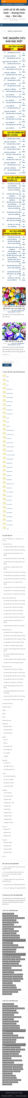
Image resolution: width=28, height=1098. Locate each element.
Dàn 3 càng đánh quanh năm (10, 931)
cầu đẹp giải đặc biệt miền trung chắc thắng (15, 639)
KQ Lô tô (4, 826)
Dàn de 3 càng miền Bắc (9, 933)
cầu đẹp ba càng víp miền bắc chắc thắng (14, 546)
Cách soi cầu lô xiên (8, 924)
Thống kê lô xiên (9, 467)
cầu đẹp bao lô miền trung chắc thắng (13, 632)
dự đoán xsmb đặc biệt (9, 951)
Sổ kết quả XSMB (9, 393)
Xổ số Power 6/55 (9, 413)
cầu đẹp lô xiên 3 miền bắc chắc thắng (13, 610)
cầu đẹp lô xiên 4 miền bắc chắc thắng (13, 614)
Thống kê (8, 426)
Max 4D (7, 422)
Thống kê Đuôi (9, 479)
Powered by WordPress (7, 1096)
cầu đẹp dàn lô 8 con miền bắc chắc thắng (14, 604)
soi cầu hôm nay (7, 976)
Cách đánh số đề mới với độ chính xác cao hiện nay (14, 307)
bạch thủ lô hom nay (8, 918)
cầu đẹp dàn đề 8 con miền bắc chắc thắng (14, 579)
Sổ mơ (7, 529)
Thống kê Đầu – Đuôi (10, 483)
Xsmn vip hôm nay (7, 666)
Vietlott (4, 737)
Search (7, 365)
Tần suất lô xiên (7, 994)
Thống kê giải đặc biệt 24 (9, 987)
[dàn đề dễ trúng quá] (14, 331)
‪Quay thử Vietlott (8, 842)
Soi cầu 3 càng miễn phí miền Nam (12, 966)
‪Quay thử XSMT (7, 846)
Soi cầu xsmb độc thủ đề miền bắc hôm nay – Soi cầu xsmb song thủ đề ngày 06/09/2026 (13, 874)
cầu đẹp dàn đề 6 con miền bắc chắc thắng (14, 575)
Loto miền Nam (9, 504)
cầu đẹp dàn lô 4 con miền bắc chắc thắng (14, 590)
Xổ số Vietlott (7, 753)
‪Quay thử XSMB (8, 852)
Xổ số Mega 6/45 (9, 409)
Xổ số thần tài (8, 438)
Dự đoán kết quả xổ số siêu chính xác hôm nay (14, 940)
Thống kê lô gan (9, 463)
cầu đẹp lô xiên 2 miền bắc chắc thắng (13, 607)
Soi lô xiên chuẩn (7, 983)
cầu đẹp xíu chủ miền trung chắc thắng (13, 662)
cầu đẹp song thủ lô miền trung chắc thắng (14, 659)
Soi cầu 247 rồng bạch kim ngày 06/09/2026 (15, 888)
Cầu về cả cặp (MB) (9, 450)
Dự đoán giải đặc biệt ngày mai (11, 937)
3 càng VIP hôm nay (8, 913)
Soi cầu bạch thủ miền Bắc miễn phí (12, 970)
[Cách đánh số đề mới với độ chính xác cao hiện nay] (14, 296)
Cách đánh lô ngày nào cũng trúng (12, 926)
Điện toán (4, 760)
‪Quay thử (4, 840)
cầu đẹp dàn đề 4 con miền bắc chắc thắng (14, 572)
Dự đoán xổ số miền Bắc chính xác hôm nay (13, 954)
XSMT (7, 385)
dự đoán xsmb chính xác (9, 949)
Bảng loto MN (7, 832)
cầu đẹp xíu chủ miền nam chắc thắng (13, 699)
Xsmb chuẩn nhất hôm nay (9, 598)
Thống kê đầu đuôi (9, 459)
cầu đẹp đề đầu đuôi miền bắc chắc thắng (14, 600)
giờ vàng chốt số (15, 957)
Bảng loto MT (7, 829)
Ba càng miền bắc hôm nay (10, 916)
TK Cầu (4, 773)
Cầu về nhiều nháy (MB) (10, 454)
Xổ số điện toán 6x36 (10, 430)
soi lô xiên (17, 981)
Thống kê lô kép (9, 471)
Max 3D (7, 417)
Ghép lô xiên (6, 957)
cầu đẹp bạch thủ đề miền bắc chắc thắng (14, 550)
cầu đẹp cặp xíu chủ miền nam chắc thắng (14, 672)
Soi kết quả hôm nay (7, 703)
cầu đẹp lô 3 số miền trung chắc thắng (13, 645)
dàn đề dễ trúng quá (14, 341)
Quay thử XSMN (9, 516)
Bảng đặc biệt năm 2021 (9, 920)
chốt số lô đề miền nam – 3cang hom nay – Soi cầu (14, 12)
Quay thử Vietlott (9, 524)
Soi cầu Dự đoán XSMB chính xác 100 (12, 974)
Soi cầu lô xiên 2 (7, 979)
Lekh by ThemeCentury (21, 1096)
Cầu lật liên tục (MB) (10, 446)
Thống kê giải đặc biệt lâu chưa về (11, 989)
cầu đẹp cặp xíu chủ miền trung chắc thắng (14, 635)
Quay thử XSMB (9, 512)
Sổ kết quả (5, 724)
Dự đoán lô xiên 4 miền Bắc (10, 945)
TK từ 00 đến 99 (9, 496)
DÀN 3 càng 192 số (8, 929)
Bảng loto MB (7, 835)
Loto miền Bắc (9, 500)
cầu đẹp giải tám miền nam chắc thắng (13, 679)
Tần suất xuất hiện (9, 492)
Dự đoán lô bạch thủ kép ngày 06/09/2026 (14, 884)
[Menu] (1, 24)
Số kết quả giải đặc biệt (9, 985)
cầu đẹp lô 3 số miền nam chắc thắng (13, 682)
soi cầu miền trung (8, 981)
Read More (5, 354)
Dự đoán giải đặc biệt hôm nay (11, 935)
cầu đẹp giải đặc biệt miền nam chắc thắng (14, 676)
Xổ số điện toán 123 (9, 434)
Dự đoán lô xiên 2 (7, 943)
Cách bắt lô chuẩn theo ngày (10, 922)
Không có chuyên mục (8, 959)
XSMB (7, 376)
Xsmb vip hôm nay (7, 544)
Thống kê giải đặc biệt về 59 (10, 992)
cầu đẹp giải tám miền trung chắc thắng (13, 642)
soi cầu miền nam (17, 979)
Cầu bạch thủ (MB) (9, 442)
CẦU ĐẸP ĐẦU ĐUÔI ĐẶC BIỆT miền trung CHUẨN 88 (14, 274)
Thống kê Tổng (9, 487)
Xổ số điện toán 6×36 (9, 769)
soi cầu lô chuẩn (18, 976)
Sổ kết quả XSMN (9, 397)
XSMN (7, 380)
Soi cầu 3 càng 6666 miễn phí (10, 963)
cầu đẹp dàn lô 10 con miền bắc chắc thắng (14, 587)
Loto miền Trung (9, 508)
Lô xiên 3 (5, 961)
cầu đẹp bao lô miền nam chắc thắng (13, 669)
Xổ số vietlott (8, 405)
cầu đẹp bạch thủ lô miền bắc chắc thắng (14, 558)
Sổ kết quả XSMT (9, 401)
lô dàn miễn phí (20, 959)
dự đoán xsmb (6, 947)
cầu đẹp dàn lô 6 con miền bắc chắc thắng (14, 594)
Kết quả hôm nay (9, 389)
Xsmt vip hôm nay (6, 629)
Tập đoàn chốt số (6, 707)
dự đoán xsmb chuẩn (18, 947)
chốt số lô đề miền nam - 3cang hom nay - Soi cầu (16, 311)
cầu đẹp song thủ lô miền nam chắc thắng (14, 696)
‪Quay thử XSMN (8, 849)
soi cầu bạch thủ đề (8, 972)
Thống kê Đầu (9, 475)
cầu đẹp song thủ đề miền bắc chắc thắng (14, 617)
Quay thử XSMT (9, 520)
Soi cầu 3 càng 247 (14, 961)
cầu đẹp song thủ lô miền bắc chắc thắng (14, 625)
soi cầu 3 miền (6, 968)
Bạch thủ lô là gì (20, 918)
